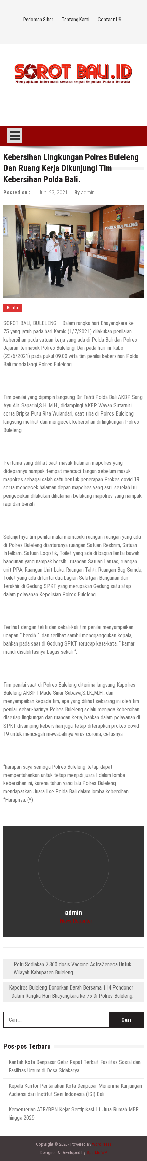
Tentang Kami (75, 19)
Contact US (109, 19)
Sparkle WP (96, 1152)
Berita (12, 307)
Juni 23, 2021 (53, 192)
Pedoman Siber (38, 19)
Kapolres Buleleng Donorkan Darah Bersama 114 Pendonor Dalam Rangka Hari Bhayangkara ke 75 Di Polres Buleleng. (71, 991)
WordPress (101, 1144)
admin (88, 192)
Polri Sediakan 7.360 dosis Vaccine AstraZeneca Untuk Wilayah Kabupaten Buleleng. (72, 968)
